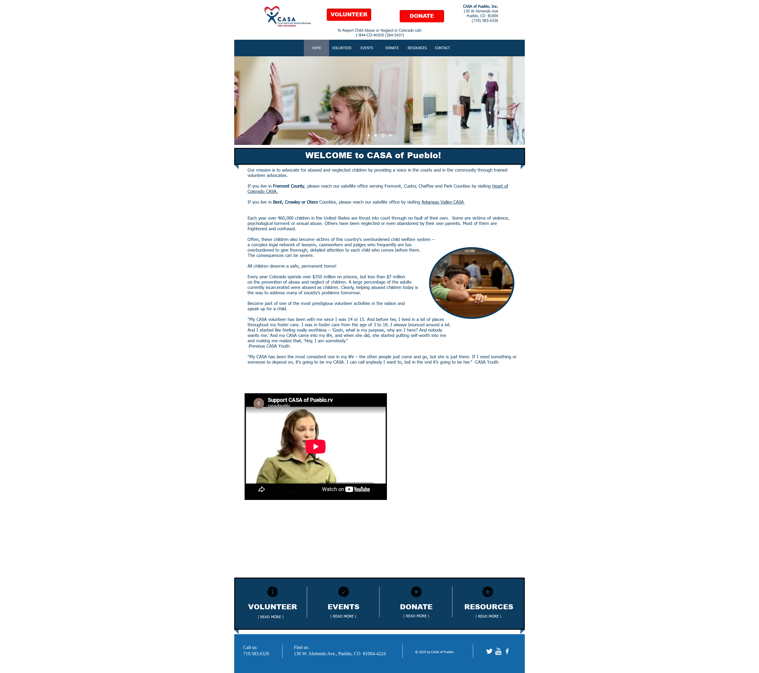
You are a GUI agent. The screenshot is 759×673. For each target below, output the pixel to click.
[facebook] (507, 651)
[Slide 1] (369, 136)
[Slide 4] (390, 136)
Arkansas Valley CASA (443, 202)
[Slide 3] (383, 135)
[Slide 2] (375, 136)
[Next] (516, 100)
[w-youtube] (498, 651)
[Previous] (242, 100)
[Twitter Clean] (489, 651)
